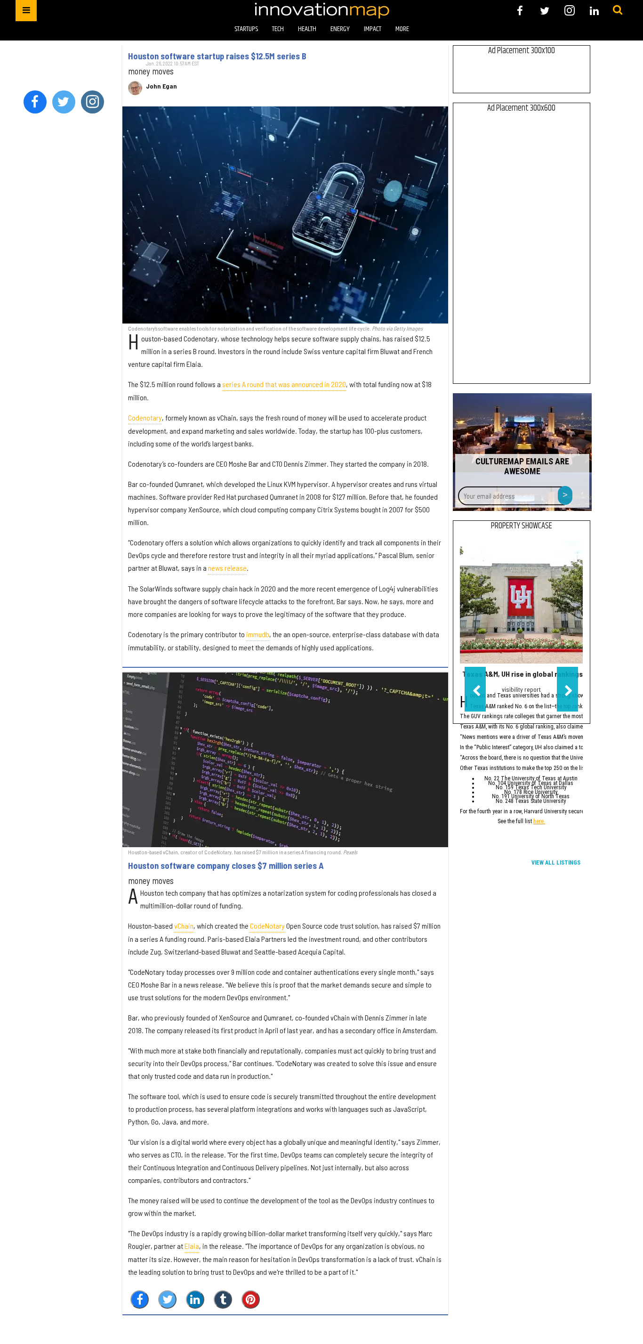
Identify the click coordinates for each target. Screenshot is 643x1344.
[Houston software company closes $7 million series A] (285, 759)
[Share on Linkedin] (195, 1299)
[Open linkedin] (594, 10)
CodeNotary (267, 925)
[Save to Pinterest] (250, 1299)
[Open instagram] (569, 10)
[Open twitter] (545, 10)
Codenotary (145, 417)
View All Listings (555, 862)
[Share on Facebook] (139, 1299)
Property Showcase (521, 526)
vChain (183, 925)
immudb (257, 634)
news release (227, 567)
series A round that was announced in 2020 (284, 384)
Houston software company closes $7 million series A (226, 865)
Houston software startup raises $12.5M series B (217, 56)
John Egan (161, 86)
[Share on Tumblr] (223, 1299)
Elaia (192, 1245)
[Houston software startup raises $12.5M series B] (285, 215)
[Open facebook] (520, 10)
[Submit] (617, 10)
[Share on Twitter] (167, 1299)
